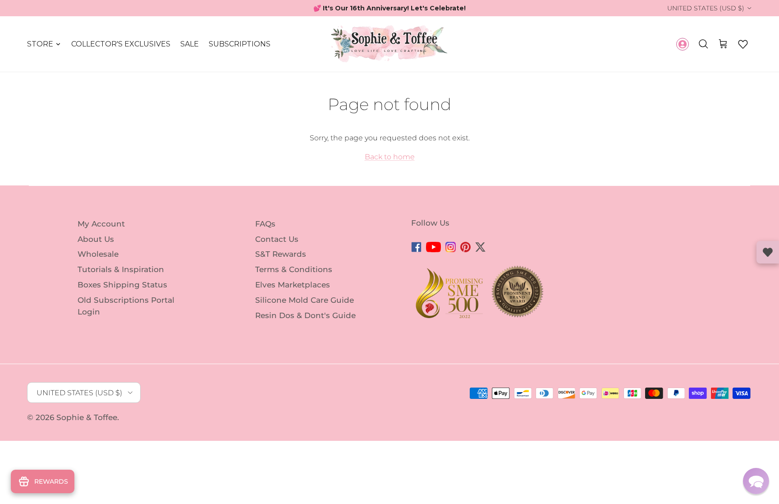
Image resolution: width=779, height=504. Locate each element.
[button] (743, 44)
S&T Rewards (280, 254)
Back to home (390, 157)
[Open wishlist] (767, 252)
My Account (101, 223)
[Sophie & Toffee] (389, 44)
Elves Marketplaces (292, 284)
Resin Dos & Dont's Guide (305, 314)
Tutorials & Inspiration (121, 269)
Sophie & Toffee (86, 417)
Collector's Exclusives (120, 44)
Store (40, 44)
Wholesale (98, 254)
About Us (96, 238)
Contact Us (276, 238)
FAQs (265, 223)
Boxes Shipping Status (122, 284)
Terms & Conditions (293, 269)
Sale (189, 44)
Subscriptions (239, 44)
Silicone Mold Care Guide (304, 300)
